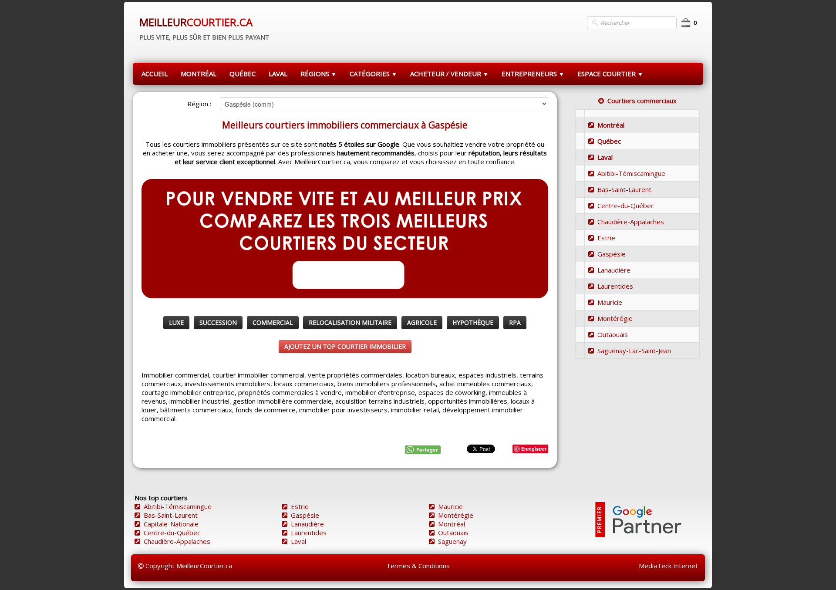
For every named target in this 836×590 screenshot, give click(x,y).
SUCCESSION (218, 322)
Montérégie (615, 318)
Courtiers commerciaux (642, 100)
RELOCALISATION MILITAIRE (350, 322)
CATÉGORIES (373, 73)
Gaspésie (611, 253)
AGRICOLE (422, 322)
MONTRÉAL (198, 73)
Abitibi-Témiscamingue (631, 173)
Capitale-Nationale (171, 523)
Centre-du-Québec (625, 205)
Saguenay (452, 541)
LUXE (176, 322)
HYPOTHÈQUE (472, 322)
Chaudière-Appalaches (630, 221)
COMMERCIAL (273, 322)
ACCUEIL (155, 73)
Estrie (606, 237)
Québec (609, 141)
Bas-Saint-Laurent (624, 189)
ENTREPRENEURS (533, 73)
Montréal (610, 125)
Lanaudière (613, 270)
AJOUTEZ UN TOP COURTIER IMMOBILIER (345, 346)
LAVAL (278, 73)
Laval (605, 157)
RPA (515, 322)
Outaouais (612, 334)
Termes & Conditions (418, 565)
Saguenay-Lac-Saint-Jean (634, 350)
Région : (199, 103)
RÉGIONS (318, 73)
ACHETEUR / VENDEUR (449, 73)
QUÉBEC (242, 73)
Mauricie (609, 302)
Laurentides (615, 286)
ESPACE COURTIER (610, 73)
